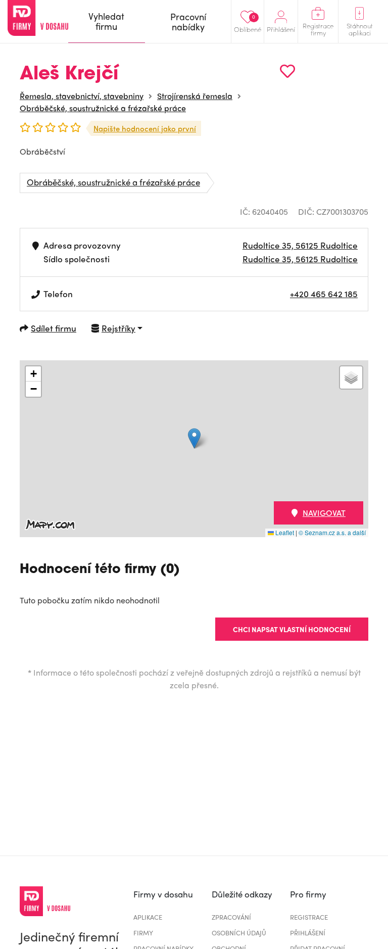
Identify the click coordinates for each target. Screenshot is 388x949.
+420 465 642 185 (324, 294)
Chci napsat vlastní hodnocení (292, 629)
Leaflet (284, 532)
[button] (194, 438)
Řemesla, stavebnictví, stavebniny (81, 96)
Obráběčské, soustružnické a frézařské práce (103, 108)
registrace (309, 917)
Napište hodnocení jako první (144, 128)
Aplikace (147, 917)
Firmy (143, 932)
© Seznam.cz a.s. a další (332, 532)
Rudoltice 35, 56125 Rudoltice (300, 245)
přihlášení (307, 932)
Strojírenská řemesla (194, 96)
